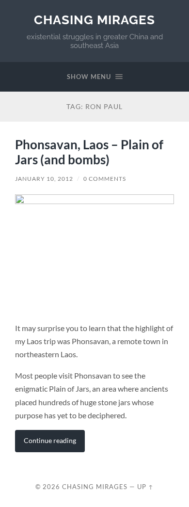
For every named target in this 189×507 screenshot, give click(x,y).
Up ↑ (145, 487)
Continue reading (50, 440)
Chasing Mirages (94, 19)
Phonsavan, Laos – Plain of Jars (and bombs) (89, 152)
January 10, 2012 (44, 178)
